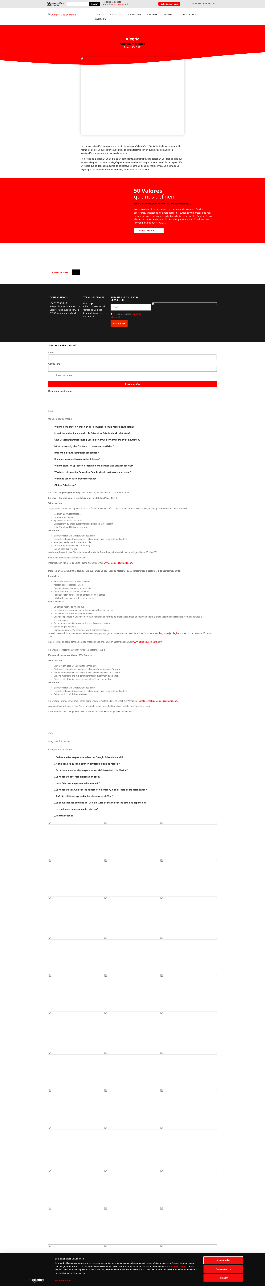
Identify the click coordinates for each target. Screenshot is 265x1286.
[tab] (132, 426)
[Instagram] (58, 321)
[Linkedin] (72, 321)
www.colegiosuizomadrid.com (118, 563)
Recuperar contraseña (60, 391)
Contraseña (54, 364)
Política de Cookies (92, 309)
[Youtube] (65, 321)
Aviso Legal (88, 303)
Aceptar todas (223, 1260)
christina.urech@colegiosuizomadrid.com (158, 701)
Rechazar (223, 1278)
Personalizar (222, 1269)
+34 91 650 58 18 (58, 303)
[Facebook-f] (51, 321)
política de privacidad (116, 4)
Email (51, 352)
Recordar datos (64, 375)
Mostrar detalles (63, 1280)
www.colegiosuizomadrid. (145, 642)
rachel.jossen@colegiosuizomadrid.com (175, 633)
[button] (100, 15)
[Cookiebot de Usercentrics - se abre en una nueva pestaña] (37, 1281)
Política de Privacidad (94, 306)
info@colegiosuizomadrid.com (65, 306)
